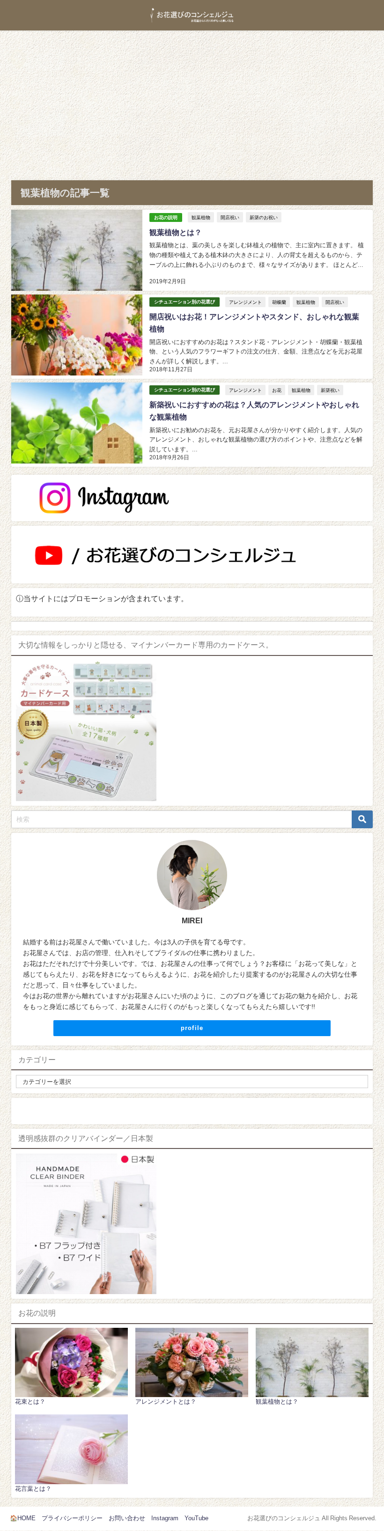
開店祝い (230, 217)
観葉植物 (201, 217)
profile (192, 1028)
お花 (276, 390)
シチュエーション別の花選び (184, 302)
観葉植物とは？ (175, 232)
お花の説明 (165, 217)
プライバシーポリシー (72, 1518)
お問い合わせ (127, 1518)
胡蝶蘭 (279, 302)
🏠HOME (23, 1518)
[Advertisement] (192, 100)
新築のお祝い (264, 217)
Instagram (164, 1518)
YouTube (196, 1518)
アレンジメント (245, 302)
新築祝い (330, 390)
